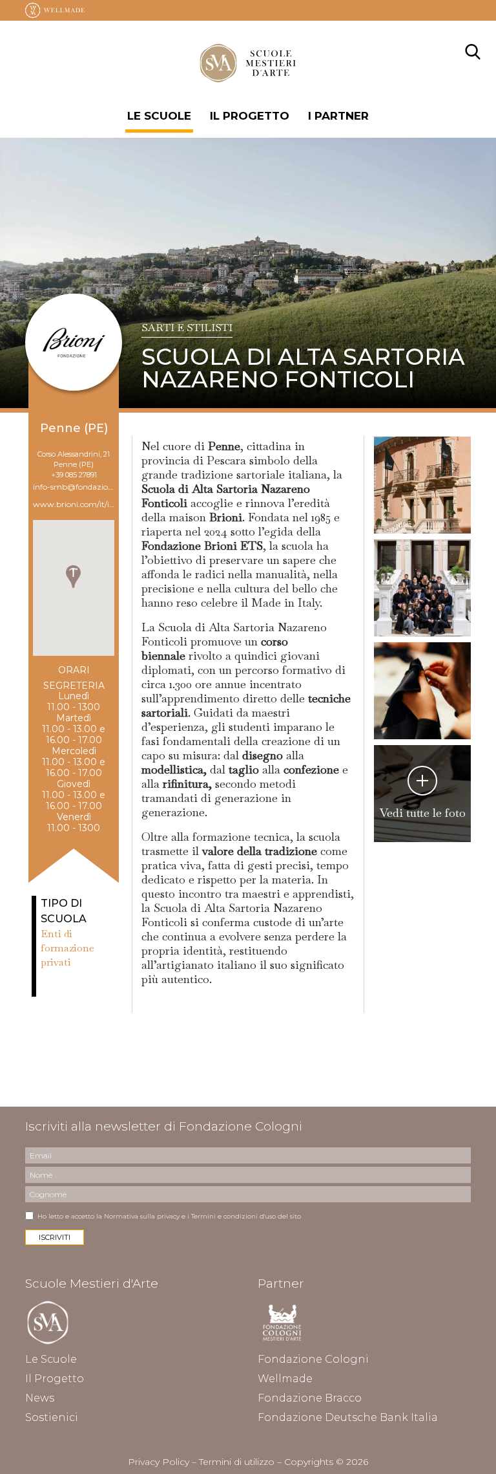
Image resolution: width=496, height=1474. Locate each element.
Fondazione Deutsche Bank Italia (348, 1417)
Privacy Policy (158, 1462)
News (39, 1398)
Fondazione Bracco (310, 1398)
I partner (338, 115)
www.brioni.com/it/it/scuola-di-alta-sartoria (73, 504)
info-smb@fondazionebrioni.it (73, 487)
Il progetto (249, 115)
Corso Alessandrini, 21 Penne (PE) (73, 459)
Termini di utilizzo (236, 1462)
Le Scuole (159, 115)
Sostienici (51, 1417)
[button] (73, 576)
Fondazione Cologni (313, 1359)
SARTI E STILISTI (186, 327)
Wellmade (285, 1378)
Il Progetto (54, 1378)
